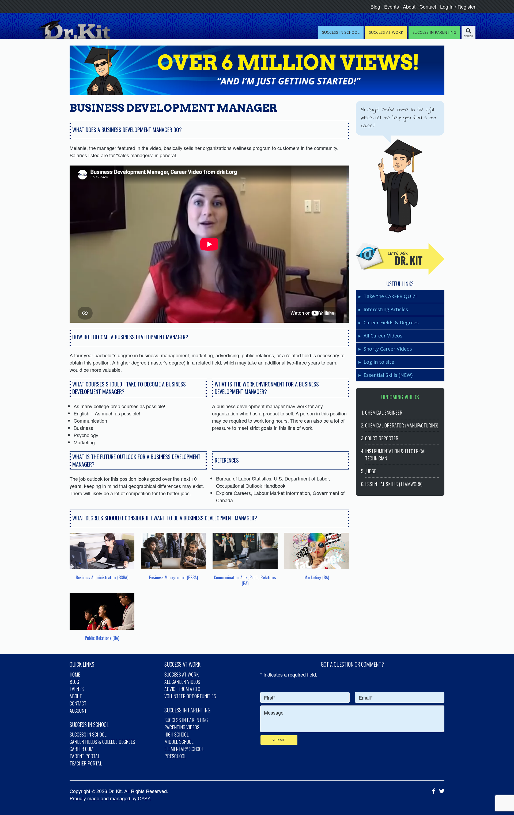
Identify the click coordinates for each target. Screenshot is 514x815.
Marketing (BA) (316, 577)
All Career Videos (383, 335)
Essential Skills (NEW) (388, 375)
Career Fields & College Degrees (102, 741)
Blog (375, 6)
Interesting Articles (386, 309)
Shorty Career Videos (388, 348)
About (409, 6)
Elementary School (183, 748)
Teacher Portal (86, 763)
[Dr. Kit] (72, 29)
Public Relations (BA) (102, 638)
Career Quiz (81, 748)
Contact (427, 6)
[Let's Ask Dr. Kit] (400, 259)
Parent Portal (85, 756)
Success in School (88, 734)
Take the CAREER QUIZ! (390, 296)
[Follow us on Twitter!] (440, 790)
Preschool (175, 756)
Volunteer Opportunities (190, 696)
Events (391, 6)
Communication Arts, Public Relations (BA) (245, 580)
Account (78, 710)
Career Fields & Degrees (391, 322)
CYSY (144, 798)
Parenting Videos (181, 727)
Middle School (178, 741)
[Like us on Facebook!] (432, 790)
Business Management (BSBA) (173, 577)
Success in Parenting (186, 719)
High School (176, 734)
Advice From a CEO (182, 688)
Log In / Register (457, 6)
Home (75, 674)
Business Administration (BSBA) (102, 577)
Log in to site (379, 362)
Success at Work (181, 674)
